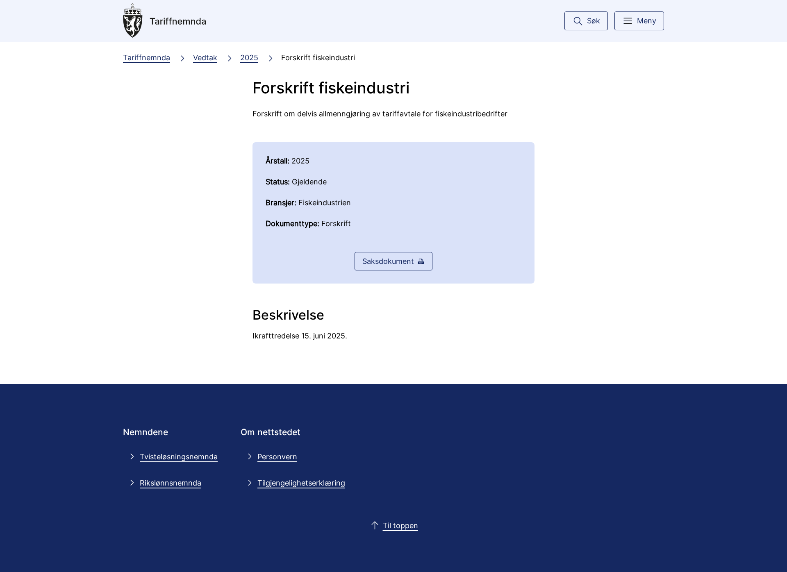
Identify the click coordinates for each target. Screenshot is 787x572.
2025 (249, 57)
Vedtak (205, 57)
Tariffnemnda (146, 57)
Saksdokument (388, 261)
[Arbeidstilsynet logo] (184, 21)
